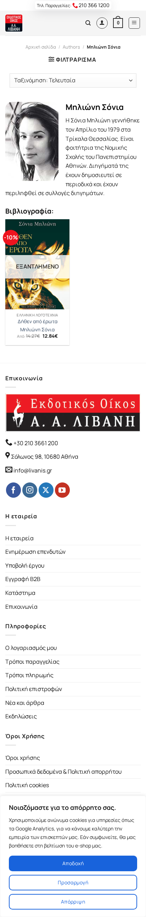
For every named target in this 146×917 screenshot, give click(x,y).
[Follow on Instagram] (29, 489)
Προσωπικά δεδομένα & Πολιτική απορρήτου (63, 771)
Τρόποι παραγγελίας (32, 661)
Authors (71, 47)
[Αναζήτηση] (88, 23)
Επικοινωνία (21, 607)
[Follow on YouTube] (62, 489)
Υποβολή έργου (24, 565)
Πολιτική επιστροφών (33, 689)
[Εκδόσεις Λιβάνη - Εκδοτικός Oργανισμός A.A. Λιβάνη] (29, 23)
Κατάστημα (20, 593)
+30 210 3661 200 (35, 443)
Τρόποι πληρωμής (29, 675)
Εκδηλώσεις (21, 716)
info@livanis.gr (32, 470)
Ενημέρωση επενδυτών (35, 552)
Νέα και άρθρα (24, 703)
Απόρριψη (73, 901)
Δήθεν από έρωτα (37, 322)
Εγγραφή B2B (22, 579)
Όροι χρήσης (22, 758)
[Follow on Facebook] (13, 489)
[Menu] (134, 23)
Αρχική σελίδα (41, 47)
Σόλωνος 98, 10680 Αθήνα (44, 456)
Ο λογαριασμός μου (31, 648)
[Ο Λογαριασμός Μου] (102, 23)
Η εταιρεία (19, 538)
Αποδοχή (73, 863)
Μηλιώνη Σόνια (37, 330)
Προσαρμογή (73, 882)
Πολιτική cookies (27, 785)
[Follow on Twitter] (46, 489)
